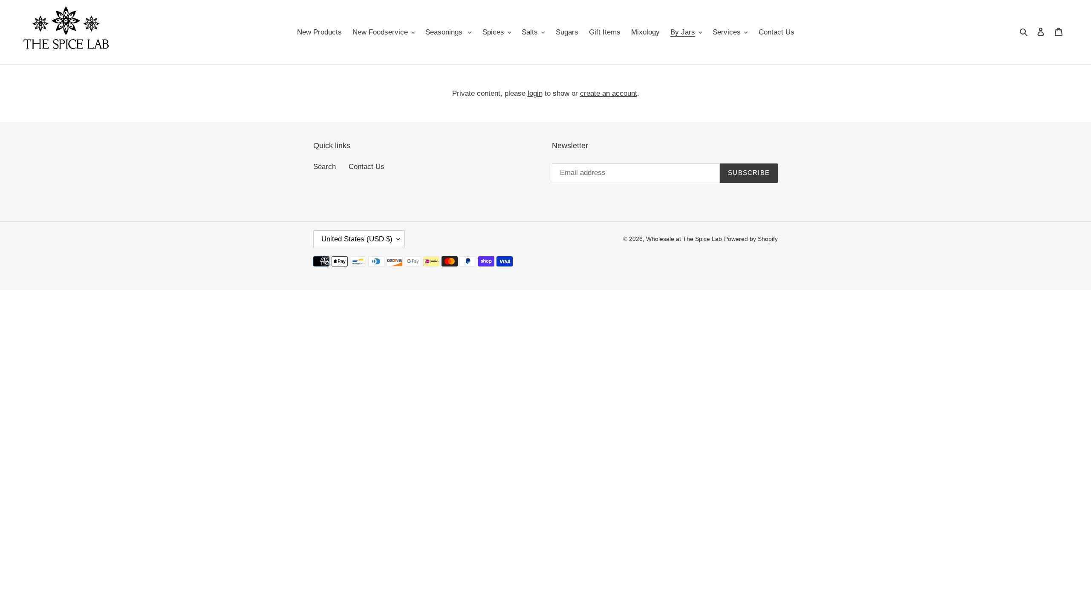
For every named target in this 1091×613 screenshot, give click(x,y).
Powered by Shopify (751, 238)
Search (324, 167)
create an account (608, 93)
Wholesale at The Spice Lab (684, 238)
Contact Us (366, 167)
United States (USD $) (357, 239)
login (535, 93)
